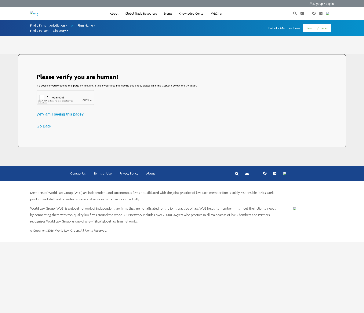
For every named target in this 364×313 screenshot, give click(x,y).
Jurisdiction (57, 25)
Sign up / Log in (323, 4)
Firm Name (86, 25)
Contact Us (78, 173)
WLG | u (216, 13)
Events (167, 13)
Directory (60, 30)
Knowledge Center (192, 13)
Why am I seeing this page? (60, 114)
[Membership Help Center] (333, 13)
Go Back (44, 126)
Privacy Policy (129, 173)
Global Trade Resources (141, 13)
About (114, 13)
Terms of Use (103, 173)
